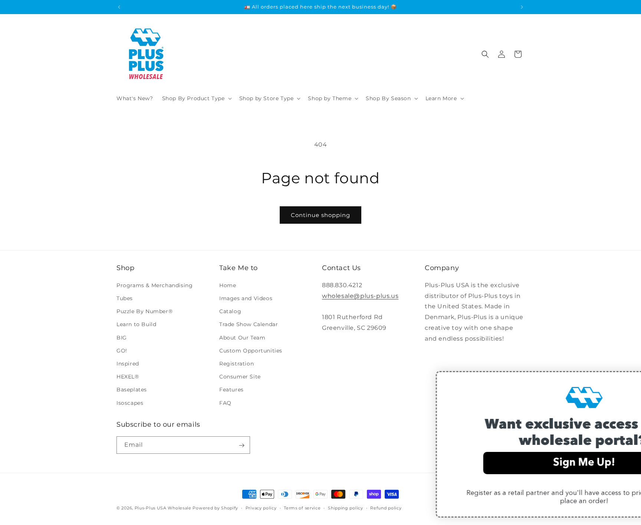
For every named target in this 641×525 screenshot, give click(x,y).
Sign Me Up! (485, 463)
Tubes (124, 298)
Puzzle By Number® (144, 311)
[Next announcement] (522, 7)
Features (231, 389)
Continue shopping (320, 215)
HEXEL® (127, 376)
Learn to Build (136, 324)
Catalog (230, 311)
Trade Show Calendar (248, 324)
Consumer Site (240, 376)
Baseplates (131, 389)
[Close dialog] (624, 380)
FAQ (225, 402)
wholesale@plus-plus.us (360, 295)
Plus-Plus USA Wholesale (163, 508)
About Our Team (242, 337)
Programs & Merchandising (154, 285)
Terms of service (302, 507)
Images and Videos (245, 298)
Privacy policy (261, 507)
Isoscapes (129, 402)
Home (227, 285)
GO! (121, 350)
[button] (196, 98)
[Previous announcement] (119, 7)
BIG (121, 337)
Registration (236, 363)
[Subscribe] (241, 445)
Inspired (127, 363)
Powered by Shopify (215, 508)
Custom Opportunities (250, 350)
